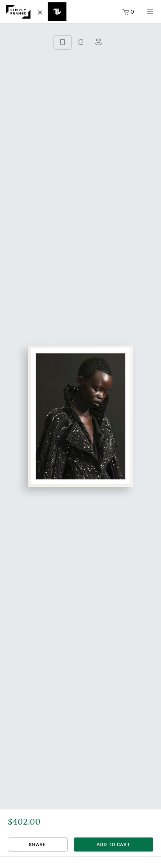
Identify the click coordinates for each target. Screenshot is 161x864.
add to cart (113, 844)
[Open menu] (150, 14)
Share (37, 844)
